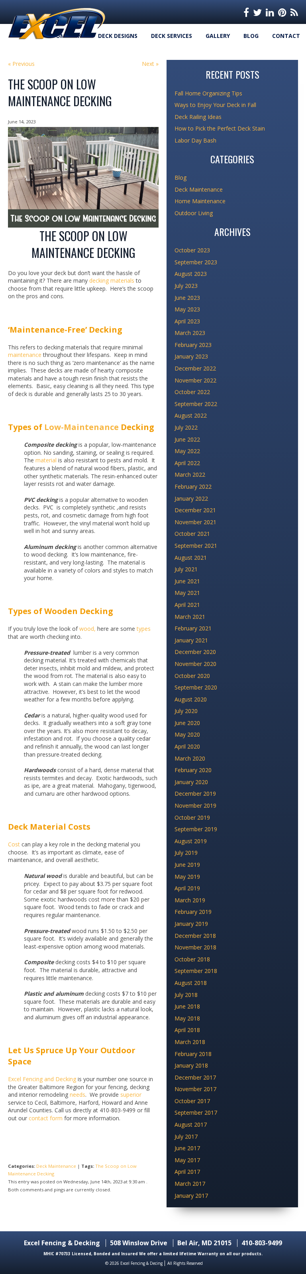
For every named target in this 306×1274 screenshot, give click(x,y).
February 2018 (193, 1054)
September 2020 (196, 687)
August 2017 (191, 1124)
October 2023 (192, 250)
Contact (286, 36)
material (46, 460)
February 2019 (193, 911)
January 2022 (191, 498)
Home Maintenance (200, 201)
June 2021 (187, 581)
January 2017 (191, 1195)
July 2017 (186, 1136)
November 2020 (195, 664)
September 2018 (196, 971)
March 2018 (190, 1042)
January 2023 (191, 356)
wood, (87, 628)
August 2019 (191, 841)
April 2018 (187, 1030)
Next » (150, 63)
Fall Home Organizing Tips (208, 93)
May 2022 (187, 451)
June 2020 (187, 723)
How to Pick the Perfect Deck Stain (220, 128)
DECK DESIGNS (117, 36)
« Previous (21, 63)
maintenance (24, 355)
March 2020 (190, 758)
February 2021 (193, 628)
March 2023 (190, 333)
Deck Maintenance (56, 1166)
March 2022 (190, 474)
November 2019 (195, 805)
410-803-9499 (261, 1242)
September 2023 (196, 262)
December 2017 (195, 1077)
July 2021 (186, 569)
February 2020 (193, 770)
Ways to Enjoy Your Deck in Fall (215, 105)
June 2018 (187, 1006)
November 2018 (195, 947)
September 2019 (196, 829)
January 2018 (191, 1065)
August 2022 (191, 415)
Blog (251, 36)
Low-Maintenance (81, 427)
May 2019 (187, 876)
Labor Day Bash (195, 140)
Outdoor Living (194, 213)
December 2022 (195, 368)
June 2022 (187, 439)
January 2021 (191, 640)
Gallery (218, 36)
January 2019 (191, 923)
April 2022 (187, 463)
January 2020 (191, 782)
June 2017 (187, 1148)
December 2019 (195, 793)
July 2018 (186, 995)
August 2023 (191, 273)
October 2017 (192, 1101)
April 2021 (187, 604)
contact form (46, 1118)
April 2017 (187, 1171)
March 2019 (190, 900)
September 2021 (196, 545)
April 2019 (187, 888)
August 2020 (191, 699)
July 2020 (186, 711)
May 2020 (187, 734)
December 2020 (195, 652)
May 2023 (187, 309)
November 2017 (195, 1089)
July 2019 (186, 852)
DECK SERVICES (171, 36)
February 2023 (193, 345)
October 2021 (192, 533)
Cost (15, 844)
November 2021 (195, 522)
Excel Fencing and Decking (42, 1079)
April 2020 (187, 746)
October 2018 (192, 959)
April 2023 (187, 321)
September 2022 (196, 404)
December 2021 (195, 510)
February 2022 (193, 486)
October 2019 (192, 817)
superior (130, 1094)
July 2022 (186, 427)
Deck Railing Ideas (198, 117)
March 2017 (190, 1183)
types (144, 628)
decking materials (111, 280)
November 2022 (195, 380)
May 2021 (187, 592)
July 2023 (186, 285)
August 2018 (191, 983)
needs (77, 1094)
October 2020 (192, 676)
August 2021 (191, 557)
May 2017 (187, 1160)
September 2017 (196, 1112)
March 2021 (190, 616)
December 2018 (195, 935)
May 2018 (187, 1018)
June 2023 (187, 297)
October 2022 (192, 392)
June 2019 (187, 864)
